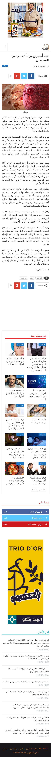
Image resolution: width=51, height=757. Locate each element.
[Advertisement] (25, 306)
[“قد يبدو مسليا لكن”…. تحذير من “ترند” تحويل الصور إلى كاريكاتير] (36, 381)
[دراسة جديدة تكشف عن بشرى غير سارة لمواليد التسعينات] (14, 349)
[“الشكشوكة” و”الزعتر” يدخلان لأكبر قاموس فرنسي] (14, 468)
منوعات (5, 66)
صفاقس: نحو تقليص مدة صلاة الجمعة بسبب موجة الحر (26, 682)
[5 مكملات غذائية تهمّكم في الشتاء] (36, 410)
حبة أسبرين (23, 278)
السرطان (39, 278)
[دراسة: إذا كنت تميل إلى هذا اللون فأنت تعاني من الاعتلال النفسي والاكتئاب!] (14, 410)
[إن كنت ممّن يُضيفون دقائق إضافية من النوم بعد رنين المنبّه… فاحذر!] (36, 439)
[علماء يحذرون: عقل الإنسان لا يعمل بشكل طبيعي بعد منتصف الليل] (14, 439)
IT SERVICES (18, 753)
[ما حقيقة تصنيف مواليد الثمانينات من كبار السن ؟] (14, 381)
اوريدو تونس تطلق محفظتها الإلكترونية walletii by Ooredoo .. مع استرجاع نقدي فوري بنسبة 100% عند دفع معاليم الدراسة (26, 643)
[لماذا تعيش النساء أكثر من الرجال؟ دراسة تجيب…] (36, 468)
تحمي (31, 278)
